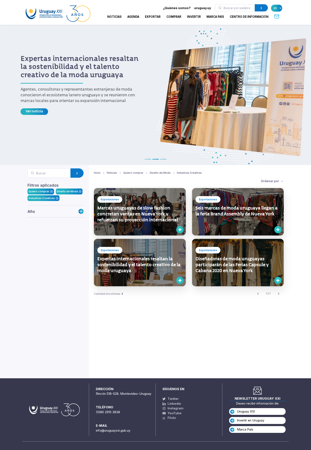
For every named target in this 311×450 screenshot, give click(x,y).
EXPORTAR (153, 16)
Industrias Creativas (42, 198)
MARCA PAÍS (215, 16)
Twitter (173, 399)
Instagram (175, 408)
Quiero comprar (39, 191)
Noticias (114, 16)
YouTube (174, 413)
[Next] (278, 293)
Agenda (133, 16)
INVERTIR (194, 16)
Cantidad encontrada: (108, 293)
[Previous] (258, 293)
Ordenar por (270, 181)
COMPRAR (174, 16)
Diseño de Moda (67, 191)
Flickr (170, 418)
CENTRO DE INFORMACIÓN (249, 16)
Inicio (97, 172)
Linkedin (174, 404)
